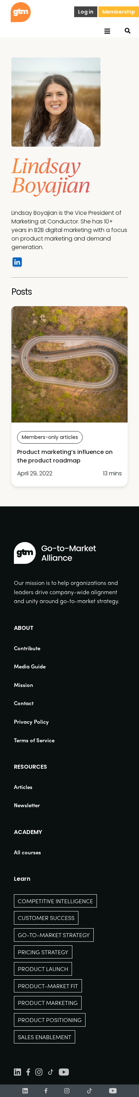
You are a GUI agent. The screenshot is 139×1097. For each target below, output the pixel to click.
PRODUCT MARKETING (48, 1003)
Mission (23, 685)
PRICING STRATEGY (43, 952)
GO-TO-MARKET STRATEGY (54, 935)
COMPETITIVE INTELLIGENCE (55, 901)
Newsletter (27, 805)
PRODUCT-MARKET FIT (48, 986)
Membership (118, 11)
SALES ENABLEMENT (44, 1037)
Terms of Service (34, 740)
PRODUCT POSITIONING (50, 1020)
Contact (24, 703)
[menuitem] (34, 648)
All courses (27, 852)
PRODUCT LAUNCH (43, 969)
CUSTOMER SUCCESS (46, 918)
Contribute (27, 648)
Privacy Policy (31, 722)
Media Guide (30, 666)
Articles (23, 787)
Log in (85, 11)
